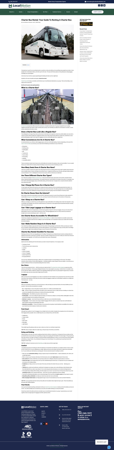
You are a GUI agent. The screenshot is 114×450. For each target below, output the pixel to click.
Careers (68, 12)
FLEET (43, 415)
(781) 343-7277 (85, 413)
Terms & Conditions (55, 444)
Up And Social (53, 447)
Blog (39, 22)
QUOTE (43, 411)
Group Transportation (33, 12)
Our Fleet (45, 12)
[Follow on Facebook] (99, 5)
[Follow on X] (102, 5)
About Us (11, 12)
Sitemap (61, 444)
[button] (108, 443)
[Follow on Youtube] (104, 5)
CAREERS (43, 417)
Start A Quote (98, 12)
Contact (76, 12)
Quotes (20, 12)
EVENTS (43, 413)
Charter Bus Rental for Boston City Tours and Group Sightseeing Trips (86, 48)
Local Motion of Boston (27, 22)
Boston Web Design (60, 447)
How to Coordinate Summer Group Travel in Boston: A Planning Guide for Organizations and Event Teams (85, 41)
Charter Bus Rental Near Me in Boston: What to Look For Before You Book (86, 60)
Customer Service (57, 12)
